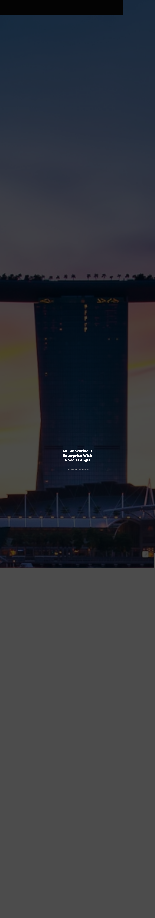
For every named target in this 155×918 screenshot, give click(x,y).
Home (75, 2)
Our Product (96, 2)
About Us (81, 2)
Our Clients (88, 2)
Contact (103, 2)
